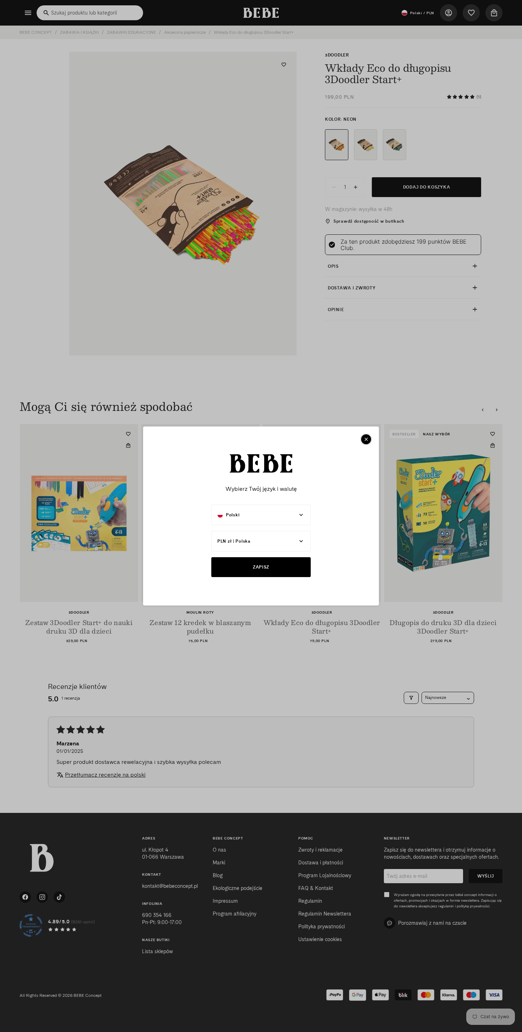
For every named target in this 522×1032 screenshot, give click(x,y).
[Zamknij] (366, 439)
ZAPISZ (261, 567)
